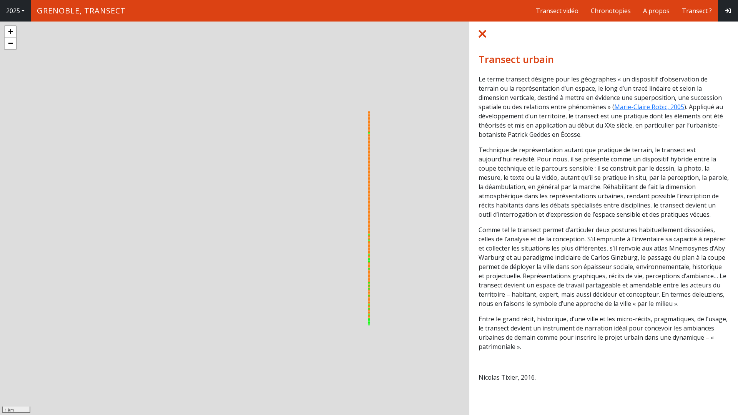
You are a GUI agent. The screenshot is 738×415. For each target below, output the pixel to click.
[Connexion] (728, 11)
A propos (656, 11)
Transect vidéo (557, 11)
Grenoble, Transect (81, 10)
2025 (13, 11)
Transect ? (697, 11)
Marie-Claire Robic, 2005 (649, 107)
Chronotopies (611, 11)
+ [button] (10, 32)
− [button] (10, 43)
